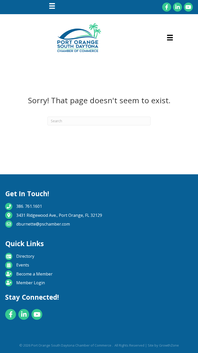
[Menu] (52, 6)
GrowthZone (169, 345)
